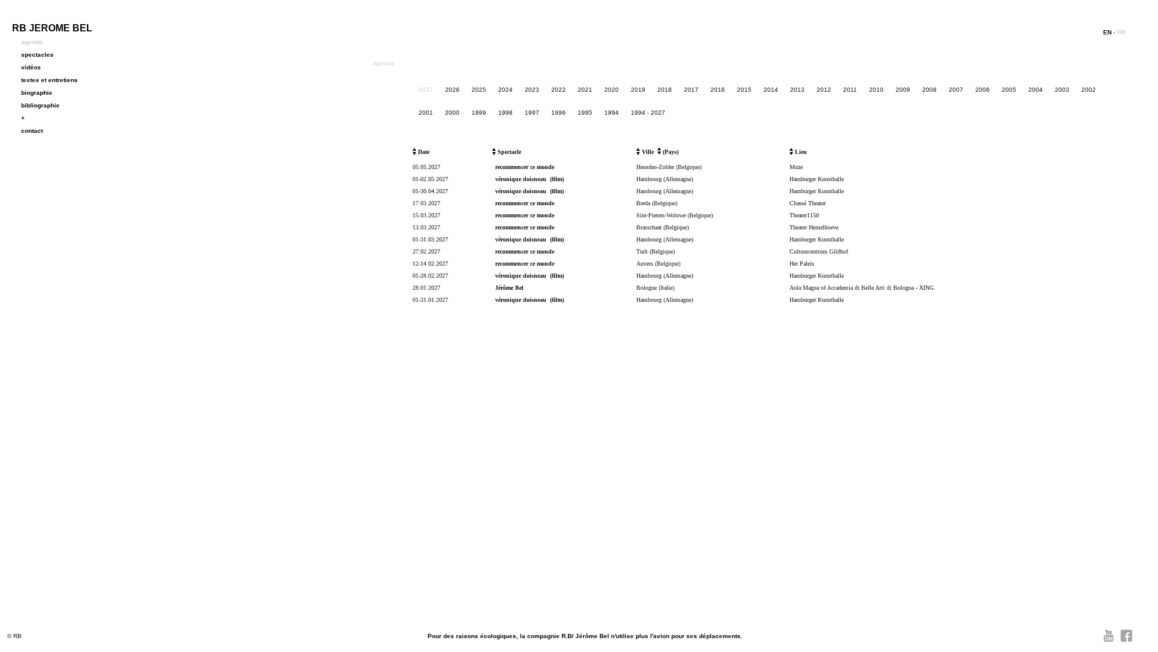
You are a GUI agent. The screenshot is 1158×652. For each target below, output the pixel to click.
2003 (1062, 89)
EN (1107, 32)
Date (422, 152)
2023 (532, 89)
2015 (744, 89)
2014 (771, 89)
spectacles (37, 54)
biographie (36, 92)
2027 (426, 89)
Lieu (800, 152)
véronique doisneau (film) (529, 179)
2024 (505, 89)
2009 (903, 89)
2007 (956, 89)
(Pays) (670, 152)
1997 (532, 112)
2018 (664, 89)
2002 (1088, 89)
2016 (717, 89)
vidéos (31, 67)
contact (32, 130)
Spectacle (508, 152)
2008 (929, 89)
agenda (32, 42)
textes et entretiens (49, 80)
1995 (585, 112)
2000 (452, 112)
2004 (1035, 89)
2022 (558, 89)
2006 (982, 89)
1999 (479, 112)
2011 (850, 89)
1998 (505, 112)
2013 (797, 89)
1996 (558, 112)
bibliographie (40, 105)
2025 (479, 89)
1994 (611, 112)
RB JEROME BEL (52, 28)
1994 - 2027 (648, 112)
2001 (426, 112)
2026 (452, 89)
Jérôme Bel (509, 287)
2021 (585, 89)
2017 (691, 89)
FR (1121, 32)
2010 (876, 89)
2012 (824, 89)
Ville (647, 152)
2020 (611, 89)
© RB (14, 636)
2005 (1009, 89)
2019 (638, 89)
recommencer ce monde (524, 167)
